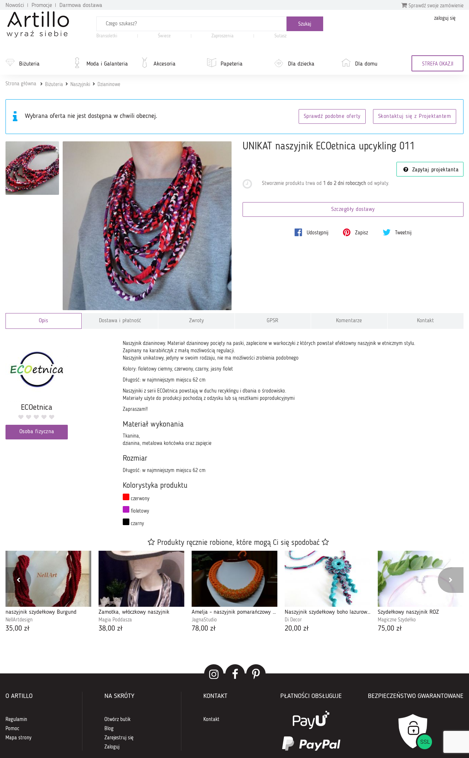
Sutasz (280, 36)
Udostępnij (316, 232)
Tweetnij (402, 232)
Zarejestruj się (118, 737)
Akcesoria (165, 64)
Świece (164, 36)
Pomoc (12, 728)
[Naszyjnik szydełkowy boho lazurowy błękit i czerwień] (327, 579)
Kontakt (425, 321)
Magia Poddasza (115, 620)
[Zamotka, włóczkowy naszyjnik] (141, 579)
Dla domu (366, 64)
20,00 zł (297, 628)
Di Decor (293, 620)
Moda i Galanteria (107, 64)
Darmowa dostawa (80, 5)
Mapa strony (18, 737)
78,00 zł (204, 628)
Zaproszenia (222, 36)
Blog (109, 728)
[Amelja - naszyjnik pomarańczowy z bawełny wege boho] (234, 579)
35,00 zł (17, 628)
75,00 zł (390, 628)
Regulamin (16, 719)
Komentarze (349, 321)
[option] (48, 592)
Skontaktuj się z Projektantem (414, 116)
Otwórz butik (117, 719)
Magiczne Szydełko (397, 620)
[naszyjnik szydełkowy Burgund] (48, 579)
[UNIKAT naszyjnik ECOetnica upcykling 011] (147, 225)
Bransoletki (106, 36)
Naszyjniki (80, 84)
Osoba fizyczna (36, 432)
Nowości (14, 5)
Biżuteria (29, 64)
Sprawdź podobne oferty (332, 116)
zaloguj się (444, 18)
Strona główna (20, 83)
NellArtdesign (19, 620)
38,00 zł (111, 628)
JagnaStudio (204, 620)
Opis (43, 321)
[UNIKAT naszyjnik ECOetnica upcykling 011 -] (32, 168)
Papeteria (232, 64)
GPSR (272, 321)
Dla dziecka (301, 64)
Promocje (42, 5)
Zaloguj (111, 747)
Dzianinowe (108, 84)
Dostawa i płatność (120, 321)
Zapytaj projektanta (434, 170)
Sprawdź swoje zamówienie (435, 5)
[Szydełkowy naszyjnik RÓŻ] (421, 579)
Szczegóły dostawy (353, 209)
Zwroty (196, 321)
